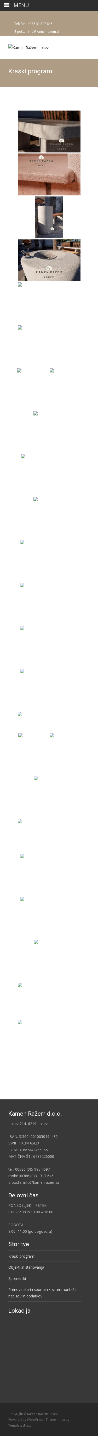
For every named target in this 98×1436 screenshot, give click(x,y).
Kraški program (21, 1256)
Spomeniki (17, 1278)
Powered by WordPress (26, 1419)
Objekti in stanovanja (26, 1267)
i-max (61, 1419)
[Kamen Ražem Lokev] (24, 46)
